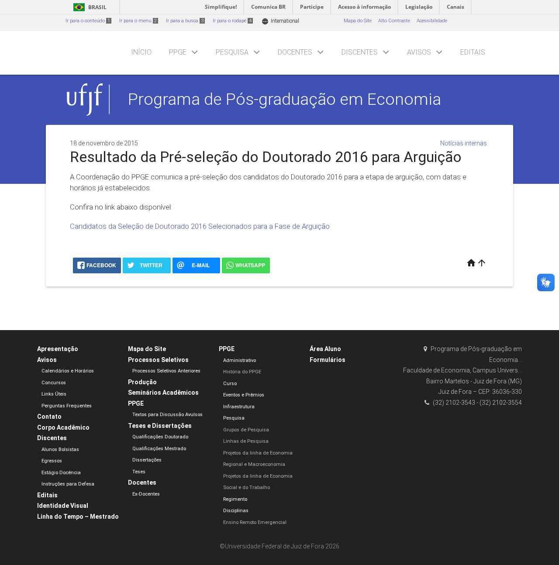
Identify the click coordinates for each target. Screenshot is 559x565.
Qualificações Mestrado (159, 448)
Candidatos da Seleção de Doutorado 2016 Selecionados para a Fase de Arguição (200, 226)
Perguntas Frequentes (66, 406)
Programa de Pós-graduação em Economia (284, 99)
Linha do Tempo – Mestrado (78, 516)
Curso (230, 383)
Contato (49, 416)
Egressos (51, 461)
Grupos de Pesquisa (246, 430)
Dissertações (147, 460)
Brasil (88, 7)
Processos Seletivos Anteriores (166, 371)
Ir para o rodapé (232, 21)
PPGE (177, 52)
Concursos (53, 383)
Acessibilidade (432, 21)
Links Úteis (53, 394)
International (280, 21)
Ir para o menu (138, 21)
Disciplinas (235, 510)
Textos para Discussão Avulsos (167, 414)
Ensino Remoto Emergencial (254, 522)
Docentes (295, 52)
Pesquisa (232, 52)
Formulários (327, 359)
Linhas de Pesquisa (246, 441)
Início (141, 52)
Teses (138, 472)
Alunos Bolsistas (60, 449)
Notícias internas (463, 143)
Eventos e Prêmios (243, 395)
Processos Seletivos (158, 359)
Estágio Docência (61, 472)
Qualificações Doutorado (160, 437)
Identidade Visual (62, 505)
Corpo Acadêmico (63, 427)
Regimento (235, 499)
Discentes (360, 52)
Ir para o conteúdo (88, 21)
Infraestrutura (239, 407)
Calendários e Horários (67, 371)
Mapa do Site (358, 21)
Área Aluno (325, 348)
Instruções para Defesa (67, 484)
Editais (472, 52)
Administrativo (239, 360)
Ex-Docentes (146, 494)
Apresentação (57, 348)
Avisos (419, 52)
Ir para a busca (185, 21)
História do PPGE (242, 372)
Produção (142, 382)
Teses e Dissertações (160, 425)
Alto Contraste (394, 21)
